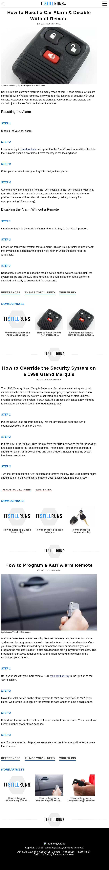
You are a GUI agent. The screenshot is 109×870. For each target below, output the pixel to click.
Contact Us (44, 852)
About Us (22, 852)
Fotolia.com (40, 86)
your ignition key (59, 676)
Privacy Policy (83, 852)
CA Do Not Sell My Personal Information (54, 854)
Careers (56, 852)
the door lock (28, 149)
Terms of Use (68, 852)
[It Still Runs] (53, 3)
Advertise (33, 852)
